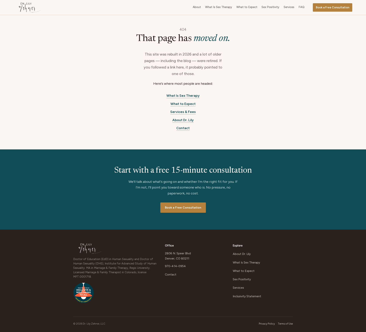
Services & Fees (183, 112)
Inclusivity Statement (247, 296)
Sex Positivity (270, 7)
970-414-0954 (175, 266)
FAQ (301, 7)
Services (289, 7)
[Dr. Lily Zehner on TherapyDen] (83, 295)
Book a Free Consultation (332, 7)
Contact (183, 128)
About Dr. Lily (183, 120)
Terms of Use (285, 323)
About (197, 7)
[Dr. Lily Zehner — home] (30, 7)
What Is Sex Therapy (218, 7)
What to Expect (246, 7)
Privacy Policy (267, 323)
